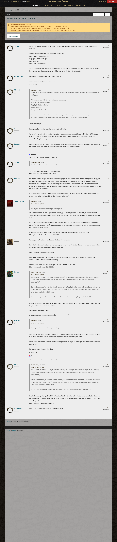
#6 (108, 162)
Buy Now (111, 1)
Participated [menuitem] (80, 5)
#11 (108, 320)
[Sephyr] (10, 367)
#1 (108, 46)
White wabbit (17, 90)
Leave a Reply (14, 36)
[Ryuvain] (10, 274)
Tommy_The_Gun (19, 201)
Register (14, 430)
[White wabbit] (10, 92)
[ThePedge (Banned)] (10, 48)
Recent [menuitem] (58, 5)
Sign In (8, 14)
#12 (108, 364)
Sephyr (16, 364)
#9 (108, 239)
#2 (108, 76)
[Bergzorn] (10, 146)
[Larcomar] (10, 180)
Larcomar (17, 178)
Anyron (16, 240)
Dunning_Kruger (19, 76)
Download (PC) (102, 1)
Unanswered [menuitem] (68, 5)
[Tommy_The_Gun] (10, 203)
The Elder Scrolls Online (58, 1)
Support (29, 1)
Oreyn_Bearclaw (18, 408)
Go (107, 14)
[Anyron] (10, 242)
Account (15, 1)
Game (11, 1)
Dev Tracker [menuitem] (48, 5)
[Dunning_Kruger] (10, 78)
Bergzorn (17, 144)
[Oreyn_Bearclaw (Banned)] (10, 410)
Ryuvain (16, 272)
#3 (108, 89)
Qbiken (16, 129)
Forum (24, 1)
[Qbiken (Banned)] (10, 131)
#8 (108, 201)
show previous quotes (37, 204)
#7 (108, 178)
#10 (108, 272)
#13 (108, 408)
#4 (108, 128)
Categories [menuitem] (36, 5)
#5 (108, 144)
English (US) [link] (4, 1)
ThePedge (17, 46)
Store (19, 1)
